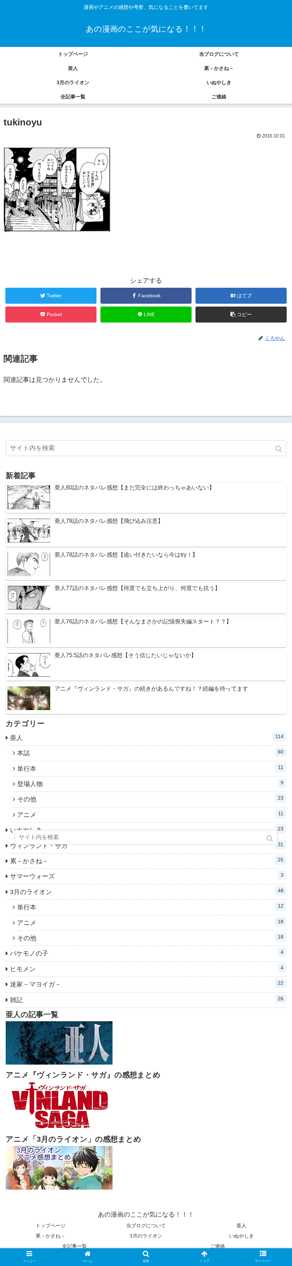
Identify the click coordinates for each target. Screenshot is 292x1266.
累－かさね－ (146, 861)
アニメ (150, 814)
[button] (279, 449)
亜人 (146, 737)
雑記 (146, 999)
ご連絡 (217, 1246)
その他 (150, 799)
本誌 (150, 753)
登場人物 (150, 784)
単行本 (150, 768)
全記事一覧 (74, 1246)
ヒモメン (146, 969)
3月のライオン (146, 892)
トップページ (51, 1225)
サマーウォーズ (146, 876)
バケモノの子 (146, 953)
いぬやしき (241, 1236)
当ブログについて (146, 1225)
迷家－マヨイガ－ (146, 984)
